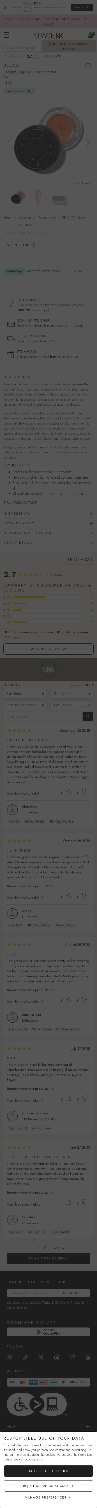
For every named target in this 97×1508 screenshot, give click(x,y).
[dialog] (48, 1470)
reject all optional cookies (48, 1486)
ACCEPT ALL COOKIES (49, 1471)
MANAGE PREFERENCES (46, 1497)
